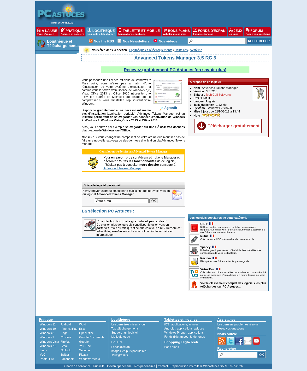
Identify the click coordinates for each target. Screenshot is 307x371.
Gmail (64, 346)
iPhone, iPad (69, 328)
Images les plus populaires (128, 351)
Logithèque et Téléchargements (63, 43)
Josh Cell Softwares (218, 94)
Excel (82, 328)
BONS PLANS (176, 32)
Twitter (65, 354)
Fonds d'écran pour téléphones (184, 336)
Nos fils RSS (104, 41)
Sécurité (84, 350)
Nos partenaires (144, 366)
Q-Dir (203, 224)
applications (179, 324)
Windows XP (48, 346)
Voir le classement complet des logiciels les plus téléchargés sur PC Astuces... (233, 285)
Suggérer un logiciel (124, 332)
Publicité (99, 366)
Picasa (83, 354)
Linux (43, 350)
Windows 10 (48, 328)
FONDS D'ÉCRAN (209, 32)
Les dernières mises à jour (128, 324)
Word (82, 324)
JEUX (235, 32)
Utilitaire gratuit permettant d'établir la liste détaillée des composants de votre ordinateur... (230, 251)
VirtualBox (207, 269)
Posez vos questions (230, 328)
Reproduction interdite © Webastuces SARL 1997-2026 (207, 366)
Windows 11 (48, 324)
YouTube (85, 346)
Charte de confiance (77, 366)
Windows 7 (47, 337)
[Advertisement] (177, 13)
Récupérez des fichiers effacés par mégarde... (225, 261)
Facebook (67, 359)
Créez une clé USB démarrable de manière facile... (228, 239)
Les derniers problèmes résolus (238, 324)
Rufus (204, 236)
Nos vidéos (168, 41)
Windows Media (89, 359)
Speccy (205, 247)
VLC (43, 354)
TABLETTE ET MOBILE (139, 32)
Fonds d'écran (120, 347)
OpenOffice (86, 333)
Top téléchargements (125, 328)
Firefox (65, 341)
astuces (194, 324)
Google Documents (91, 337)
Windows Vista (49, 341)
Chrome (66, 337)
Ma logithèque (120, 336)
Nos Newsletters (136, 41)
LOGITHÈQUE (101, 32)
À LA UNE (47, 32)
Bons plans (171, 347)
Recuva (205, 258)
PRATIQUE (72, 32)
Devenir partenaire (119, 366)
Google (84, 341)
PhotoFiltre (47, 359)
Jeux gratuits (119, 355)
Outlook (66, 350)
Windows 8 (47, 333)
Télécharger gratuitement (234, 126)
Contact (163, 366)
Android (66, 324)
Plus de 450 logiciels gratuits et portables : (131, 221)
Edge (64, 333)
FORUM (258, 32)
